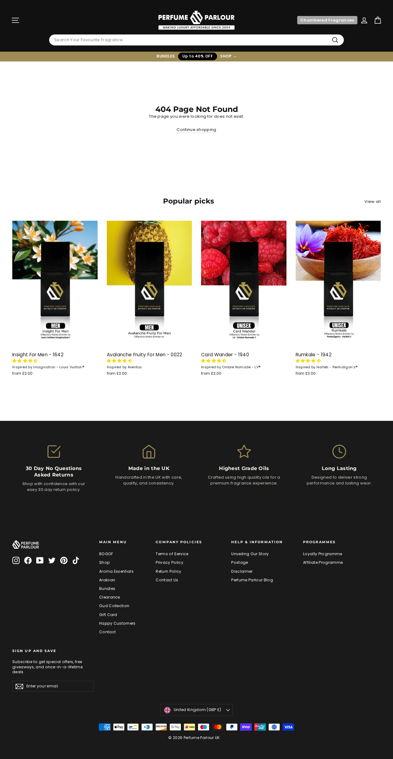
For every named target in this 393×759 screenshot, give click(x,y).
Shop (104, 562)
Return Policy (168, 571)
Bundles (107, 588)
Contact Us (167, 580)
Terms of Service (172, 553)
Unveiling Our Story (250, 553)
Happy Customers (117, 623)
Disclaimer (241, 571)
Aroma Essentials (116, 571)
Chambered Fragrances (327, 20)
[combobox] (196, 39)
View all (372, 201)
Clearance (109, 597)
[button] (25, 361)
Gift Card (108, 614)
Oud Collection (114, 605)
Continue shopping (196, 129)
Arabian (107, 580)
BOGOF (106, 553)
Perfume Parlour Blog (252, 580)
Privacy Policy (169, 562)
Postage (239, 562)
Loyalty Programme (322, 553)
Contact (107, 631)
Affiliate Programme (323, 562)
